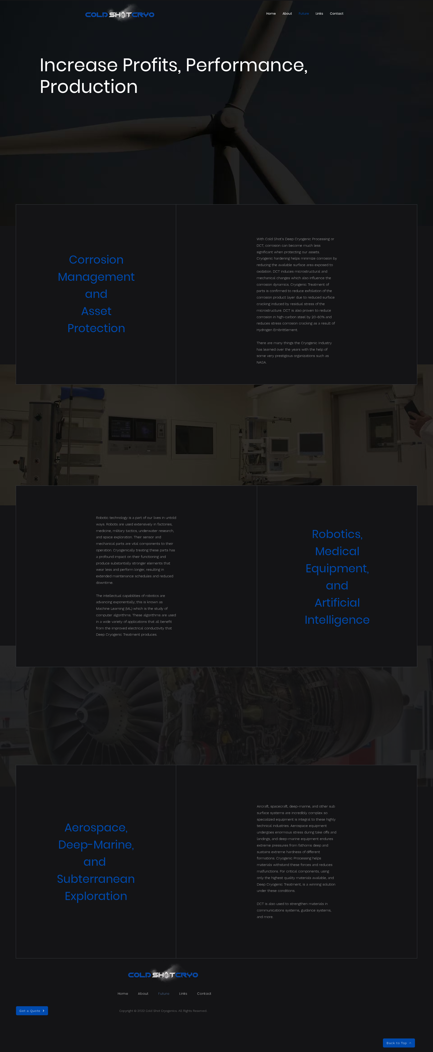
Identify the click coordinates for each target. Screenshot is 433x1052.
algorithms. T (123, 615)
